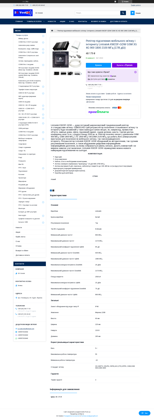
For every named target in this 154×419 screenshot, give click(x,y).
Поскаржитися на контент (72, 416)
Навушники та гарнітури (26, 154)
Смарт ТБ (21, 151)
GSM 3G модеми (24, 102)
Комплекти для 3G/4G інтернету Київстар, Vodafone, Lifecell (29, 82)
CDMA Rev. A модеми (25, 64)
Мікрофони (22, 181)
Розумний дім (23, 185)
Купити (98, 65)
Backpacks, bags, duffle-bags (28, 49)
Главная (19, 21)
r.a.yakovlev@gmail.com (26, 329)
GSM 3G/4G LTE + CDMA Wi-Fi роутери (29, 118)
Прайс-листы (20, 237)
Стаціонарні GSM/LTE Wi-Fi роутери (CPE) (28, 124)
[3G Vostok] (23, 16)
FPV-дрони (22, 191)
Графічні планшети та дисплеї (29, 219)
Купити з (121, 65)
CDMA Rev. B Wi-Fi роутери (28, 42)
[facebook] (51, 191)
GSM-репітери (23, 128)
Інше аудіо (22, 215)
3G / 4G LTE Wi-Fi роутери (27, 114)
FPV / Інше (22, 168)
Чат (146, 413)
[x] (53, 191)
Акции (62, 21)
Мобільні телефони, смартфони (25, 139)
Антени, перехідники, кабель (28, 61)
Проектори (22, 178)
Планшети (22, 161)
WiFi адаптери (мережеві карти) (27, 97)
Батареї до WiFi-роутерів (27, 212)
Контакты (82, 21)
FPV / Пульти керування (26, 198)
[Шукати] (123, 13)
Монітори (21, 208)
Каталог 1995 (23, 222)
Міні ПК (20, 164)
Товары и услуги (34, 21)
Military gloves (23, 38)
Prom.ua (87, 412)
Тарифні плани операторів (27, 89)
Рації (20, 157)
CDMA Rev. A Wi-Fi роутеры (28, 52)
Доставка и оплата (118, 21)
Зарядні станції (23, 202)
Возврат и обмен (98, 21)
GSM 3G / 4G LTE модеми (27, 105)
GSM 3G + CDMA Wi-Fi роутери (26, 109)
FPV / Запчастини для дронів (28, 195)
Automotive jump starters (26, 45)
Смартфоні (22, 144)
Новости (52, 21)
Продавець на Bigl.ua (77, 414)
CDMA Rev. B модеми (26, 132)
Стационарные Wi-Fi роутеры (28, 86)
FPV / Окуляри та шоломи (27, 205)
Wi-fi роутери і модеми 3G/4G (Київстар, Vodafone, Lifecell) (28, 69)
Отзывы (19, 246)
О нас (71, 21)
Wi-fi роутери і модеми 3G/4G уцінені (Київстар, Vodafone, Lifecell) (28, 75)
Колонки (21, 174)
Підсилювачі (22, 171)
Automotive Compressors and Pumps (28, 56)
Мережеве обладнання (26, 188)
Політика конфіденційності (89, 416)
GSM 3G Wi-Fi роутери (26, 93)
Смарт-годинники (24, 147)
